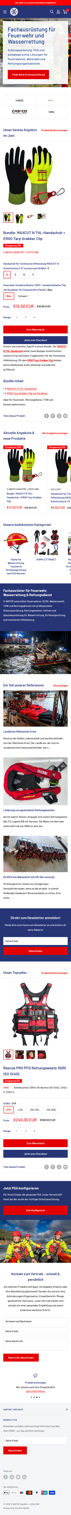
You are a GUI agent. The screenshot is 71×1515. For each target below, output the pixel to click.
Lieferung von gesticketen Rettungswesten (29, 810)
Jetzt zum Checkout (35, 340)
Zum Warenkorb (35, 329)
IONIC (6, 1087)
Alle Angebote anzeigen (55, 433)
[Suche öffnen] (52, 12)
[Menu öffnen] (5, 12)
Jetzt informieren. (35, 1391)
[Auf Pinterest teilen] (53, 415)
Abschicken (35, 950)
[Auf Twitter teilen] (59, 415)
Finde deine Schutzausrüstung (28, 74)
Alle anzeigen (60, 685)
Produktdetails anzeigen (54, 130)
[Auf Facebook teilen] (46, 415)
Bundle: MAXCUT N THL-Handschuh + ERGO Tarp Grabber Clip (24, 497)
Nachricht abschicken (21, 1357)
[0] (65, 12)
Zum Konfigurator (35, 1210)
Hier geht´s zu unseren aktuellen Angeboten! (35, 2)
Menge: (7, 317)
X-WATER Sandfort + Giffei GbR (21, 252)
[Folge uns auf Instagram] (12, 1477)
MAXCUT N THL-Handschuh (22, 388)
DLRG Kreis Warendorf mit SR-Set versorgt (28, 877)
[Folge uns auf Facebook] (5, 1477)
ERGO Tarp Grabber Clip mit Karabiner (27, 393)
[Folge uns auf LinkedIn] (24, 1477)
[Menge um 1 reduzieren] (16, 317)
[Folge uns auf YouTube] (18, 1477)
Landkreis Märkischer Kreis (19, 731)
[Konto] (58, 12)
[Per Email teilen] (65, 415)
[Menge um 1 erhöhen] (34, 317)
